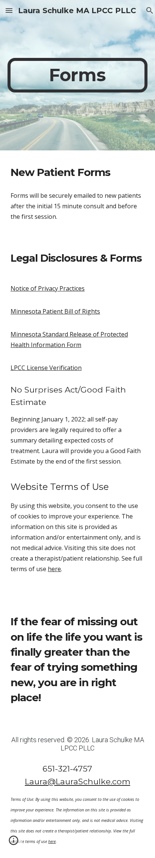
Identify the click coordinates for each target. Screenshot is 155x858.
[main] (77, 75)
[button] (9, 10)
